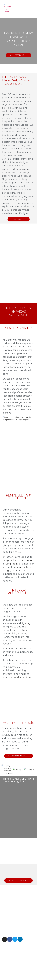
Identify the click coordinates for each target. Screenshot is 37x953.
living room (11, 563)
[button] (29, 9)
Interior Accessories (18, 591)
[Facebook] (9, 939)
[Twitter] (14, 939)
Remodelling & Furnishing (18, 496)
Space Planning (18, 328)
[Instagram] (4, 939)
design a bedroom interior (17, 560)
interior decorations (19, 677)
